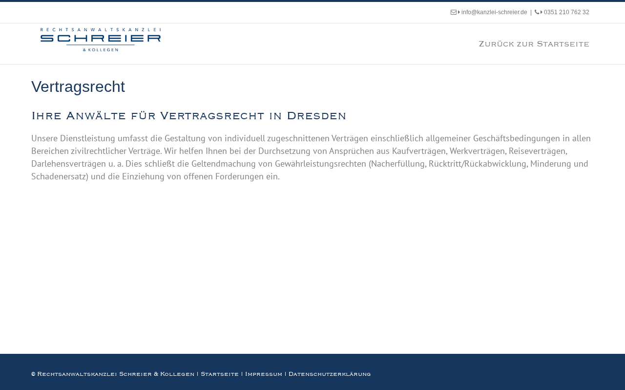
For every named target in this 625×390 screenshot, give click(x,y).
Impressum (263, 373)
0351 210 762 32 (565, 12)
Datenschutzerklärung (330, 373)
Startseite (220, 373)
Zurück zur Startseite (534, 43)
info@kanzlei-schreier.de (493, 12)
